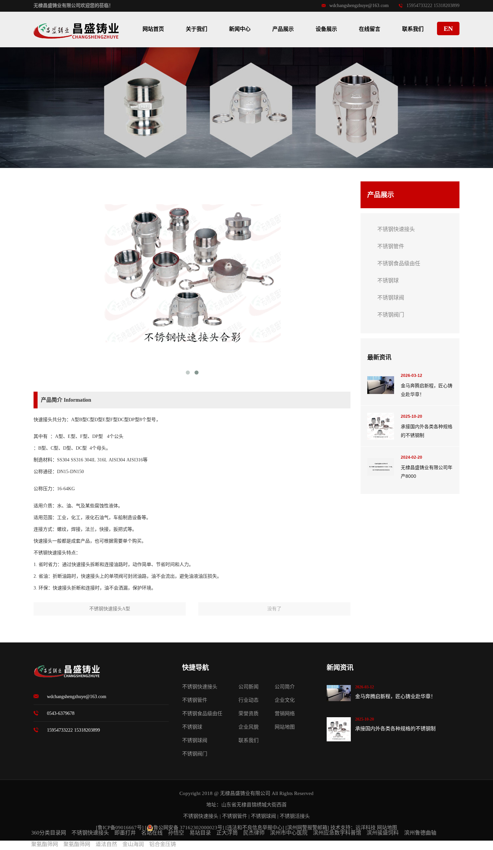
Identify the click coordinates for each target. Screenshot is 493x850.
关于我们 (196, 29)
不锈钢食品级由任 (398, 263)
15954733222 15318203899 (73, 730)
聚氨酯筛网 (44, 844)
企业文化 (285, 700)
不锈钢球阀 (390, 297)
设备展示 (326, 29)
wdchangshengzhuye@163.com (359, 5)
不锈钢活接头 (295, 816)
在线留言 (369, 29)
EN (448, 28)
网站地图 (285, 727)
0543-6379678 (60, 713)
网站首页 (153, 29)
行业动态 (248, 700)
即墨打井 (125, 833)
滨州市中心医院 (289, 833)
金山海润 (133, 844)
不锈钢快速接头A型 (109, 608)
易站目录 (200, 833)
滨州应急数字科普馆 (337, 833)
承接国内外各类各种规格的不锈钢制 (395, 728)
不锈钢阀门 (390, 315)
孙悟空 (176, 833)
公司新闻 (248, 686)
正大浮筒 (227, 833)
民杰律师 (254, 833)
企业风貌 (248, 727)
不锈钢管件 (390, 246)
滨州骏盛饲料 (383, 833)
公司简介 (285, 686)
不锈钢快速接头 (396, 229)
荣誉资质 (248, 713)
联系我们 (413, 29)
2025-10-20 (411, 416)
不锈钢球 (388, 280)
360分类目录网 (48, 833)
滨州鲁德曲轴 (420, 833)
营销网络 (285, 713)
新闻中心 (240, 29)
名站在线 (152, 833)
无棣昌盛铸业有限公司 (245, 793)
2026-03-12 (411, 375)
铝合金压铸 (162, 844)
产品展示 (283, 29)
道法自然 (106, 844)
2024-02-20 (411, 457)
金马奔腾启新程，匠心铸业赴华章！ (395, 696)
